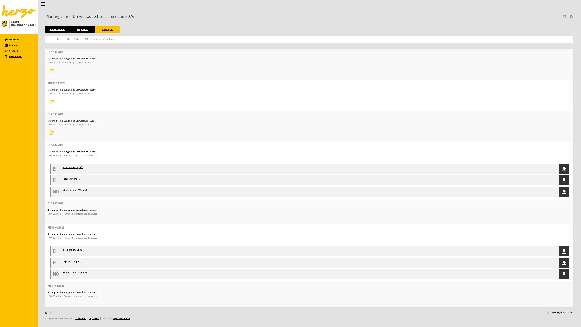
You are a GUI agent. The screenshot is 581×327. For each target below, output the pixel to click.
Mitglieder (82, 29)
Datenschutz (80, 318)
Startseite (14, 39)
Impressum (94, 318)
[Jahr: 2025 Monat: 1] (67, 39)
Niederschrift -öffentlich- (75, 190)
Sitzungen (107, 29)
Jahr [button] (58, 39)
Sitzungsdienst (563, 312)
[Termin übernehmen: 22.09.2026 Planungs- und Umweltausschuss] (52, 132)
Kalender (13, 45)
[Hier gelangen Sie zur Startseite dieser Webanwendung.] (19, 17)
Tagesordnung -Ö (71, 179)
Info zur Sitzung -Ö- (73, 167)
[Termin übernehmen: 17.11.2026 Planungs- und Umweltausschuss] (52, 71)
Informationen (57, 29)
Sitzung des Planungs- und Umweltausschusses (72, 151)
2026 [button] (76, 39)
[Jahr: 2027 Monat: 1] (86, 39)
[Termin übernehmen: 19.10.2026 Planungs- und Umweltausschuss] (52, 102)
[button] (19, 51)
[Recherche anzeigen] (565, 16)
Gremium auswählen (103, 39)
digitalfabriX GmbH (121, 318)
